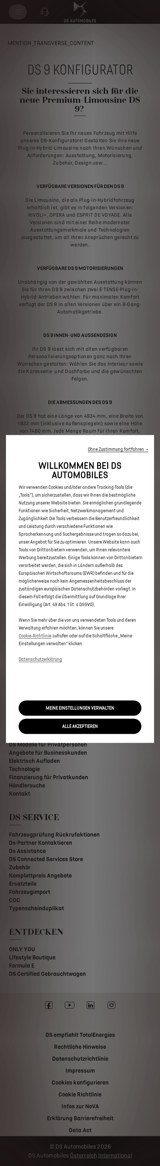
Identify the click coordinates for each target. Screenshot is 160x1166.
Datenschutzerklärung (40, 659)
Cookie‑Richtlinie (35, 636)
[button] (118, 449)
